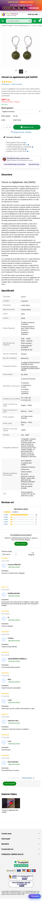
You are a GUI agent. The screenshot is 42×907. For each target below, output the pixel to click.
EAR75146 (17, 120)
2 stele (6, 522)
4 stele (6, 517)
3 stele (6, 519)
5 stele (6, 515)
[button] (28, 132)
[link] (21, 5)
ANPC (19, 894)
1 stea (5, 524)
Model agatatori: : (7, 108)
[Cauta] (30, 21)
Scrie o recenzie (17, 84)
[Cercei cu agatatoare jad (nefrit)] (21, 47)
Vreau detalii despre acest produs (14, 164)
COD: (3, 120)
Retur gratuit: (5, 116)
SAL (23, 894)
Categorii (2, 21)
